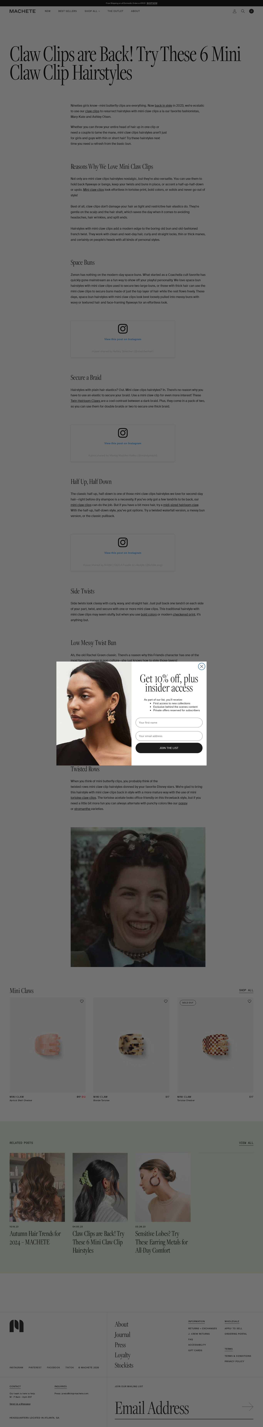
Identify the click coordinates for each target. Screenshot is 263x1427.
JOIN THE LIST (169, 747)
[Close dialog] (201, 666)
